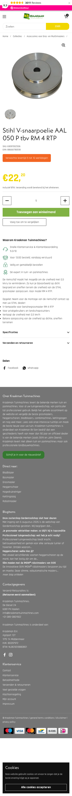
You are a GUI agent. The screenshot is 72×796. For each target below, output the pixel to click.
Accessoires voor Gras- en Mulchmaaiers (45, 36)
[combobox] (24, 26)
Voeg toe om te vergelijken (24, 222)
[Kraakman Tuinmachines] (33, 16)
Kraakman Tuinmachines (17, 718)
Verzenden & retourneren (16, 684)
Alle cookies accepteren (36, 787)
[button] (7, 200)
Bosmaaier (8, 477)
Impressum (9, 704)
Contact (7, 670)
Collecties (17, 36)
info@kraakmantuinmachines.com (21, 613)
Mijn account (9, 699)
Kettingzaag (9, 496)
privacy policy (9, 722)
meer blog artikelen (13, 574)
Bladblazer (8, 472)
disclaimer (61, 718)
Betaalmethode (11, 680)
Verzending (21, 187)
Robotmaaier (10, 501)
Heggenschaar (10, 487)
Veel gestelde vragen (14, 689)
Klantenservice (11, 675)
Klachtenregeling (12, 694)
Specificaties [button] (10, 332)
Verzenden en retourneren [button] (18, 343)
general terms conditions (42, 718)
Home (5, 36)
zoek (57, 26)
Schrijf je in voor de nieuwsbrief (23, 455)
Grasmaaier (9, 482)
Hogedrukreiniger (12, 491)
